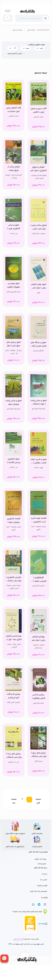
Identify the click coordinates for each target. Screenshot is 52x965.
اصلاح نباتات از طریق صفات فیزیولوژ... (14, 168)
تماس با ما (43, 880)
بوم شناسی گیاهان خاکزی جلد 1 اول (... (13, 638)
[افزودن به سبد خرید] (39, 98)
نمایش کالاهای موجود (14, 53)
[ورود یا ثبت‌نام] (7, 11)
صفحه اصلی (31, 30)
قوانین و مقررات (42, 885)
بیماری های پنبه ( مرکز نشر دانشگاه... (13, 755)
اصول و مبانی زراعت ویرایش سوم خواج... (13, 402)
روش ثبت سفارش (40, 859)
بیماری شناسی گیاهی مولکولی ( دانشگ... (38, 696)
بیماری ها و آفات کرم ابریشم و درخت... (13, 696)
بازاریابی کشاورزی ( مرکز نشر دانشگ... (13, 579)
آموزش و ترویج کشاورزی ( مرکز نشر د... (38, 169)
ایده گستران (18, 939)
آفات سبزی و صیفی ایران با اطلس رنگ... (38, 110)
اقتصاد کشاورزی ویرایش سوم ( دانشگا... (13, 520)
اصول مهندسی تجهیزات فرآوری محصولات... (13, 285)
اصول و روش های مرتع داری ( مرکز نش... (13, 344)
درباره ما (44, 874)
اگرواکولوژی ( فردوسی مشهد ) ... (38, 579)
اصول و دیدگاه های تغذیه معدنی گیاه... (38, 344)
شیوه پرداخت (41, 864)
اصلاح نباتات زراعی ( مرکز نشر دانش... (38, 227)
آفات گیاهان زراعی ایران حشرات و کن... (13, 109)
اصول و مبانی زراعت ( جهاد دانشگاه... (38, 402)
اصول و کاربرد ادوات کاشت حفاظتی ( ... (38, 461)
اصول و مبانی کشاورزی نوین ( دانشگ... (13, 227)
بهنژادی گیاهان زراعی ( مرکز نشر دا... (38, 638)
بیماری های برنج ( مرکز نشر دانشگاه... (38, 754)
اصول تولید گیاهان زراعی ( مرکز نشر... (38, 286)
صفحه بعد (13, 801)
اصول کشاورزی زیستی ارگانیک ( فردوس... (13, 460)
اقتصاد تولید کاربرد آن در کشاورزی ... (38, 520)
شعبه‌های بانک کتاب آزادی (38, 891)
